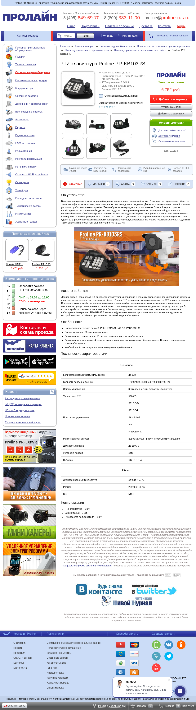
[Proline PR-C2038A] (42, 250)
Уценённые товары (26, 221)
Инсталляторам (55, 672)
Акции (181, 26)
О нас (71, 26)
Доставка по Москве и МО (172, 130)
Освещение (22, 182)
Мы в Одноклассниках (181, 644)
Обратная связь (16, 705)
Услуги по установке (58, 677)
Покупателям (90, 26)
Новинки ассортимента (17, 416)
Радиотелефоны (24, 135)
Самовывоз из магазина (171, 141)
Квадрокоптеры (24, 88)
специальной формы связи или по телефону (87, 565)
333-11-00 (122, 17)
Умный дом (21, 190)
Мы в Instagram (181, 656)
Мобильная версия (156, 644)
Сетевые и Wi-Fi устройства (31, 174)
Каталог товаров (27, 35)
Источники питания (26, 166)
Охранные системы (26, 96)
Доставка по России (169, 136)
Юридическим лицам (58, 682)
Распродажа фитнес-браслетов (22, 398)
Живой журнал (156, 656)
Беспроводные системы (29, 111)
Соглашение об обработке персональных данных (74, 643)
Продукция (19, 653)
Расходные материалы (28, 198)
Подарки (20, 56)
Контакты (164, 26)
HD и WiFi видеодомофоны (19, 410)
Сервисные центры (57, 658)
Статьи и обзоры (22, 658)
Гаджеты (20, 127)
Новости (11, 391)
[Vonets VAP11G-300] (17, 250)
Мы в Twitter (168, 656)
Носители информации (28, 158)
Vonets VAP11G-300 (18, 264)
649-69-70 (81, 17)
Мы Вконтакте (168, 644)
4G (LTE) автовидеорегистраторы (23, 404)
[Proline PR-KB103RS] (78, 103)
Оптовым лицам (55, 687)
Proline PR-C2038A (43, 264)
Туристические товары (28, 206)
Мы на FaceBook (168, 667)
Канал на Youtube (156, 667)
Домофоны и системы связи (31, 103)
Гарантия (52, 667)
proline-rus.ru (167, 17)
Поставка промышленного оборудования (30, 49)
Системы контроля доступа (31, 80)
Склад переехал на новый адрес (23, 422)
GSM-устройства (25, 143)
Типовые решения (25, 64)
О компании (19, 643)
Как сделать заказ (56, 663)
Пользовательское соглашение (64, 648)
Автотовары (22, 119)
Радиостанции (23, 151)
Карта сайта (20, 667)
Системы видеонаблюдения (32, 72)
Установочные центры (59, 653)
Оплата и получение (119, 26)
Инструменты (23, 213)
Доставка (146, 26)
